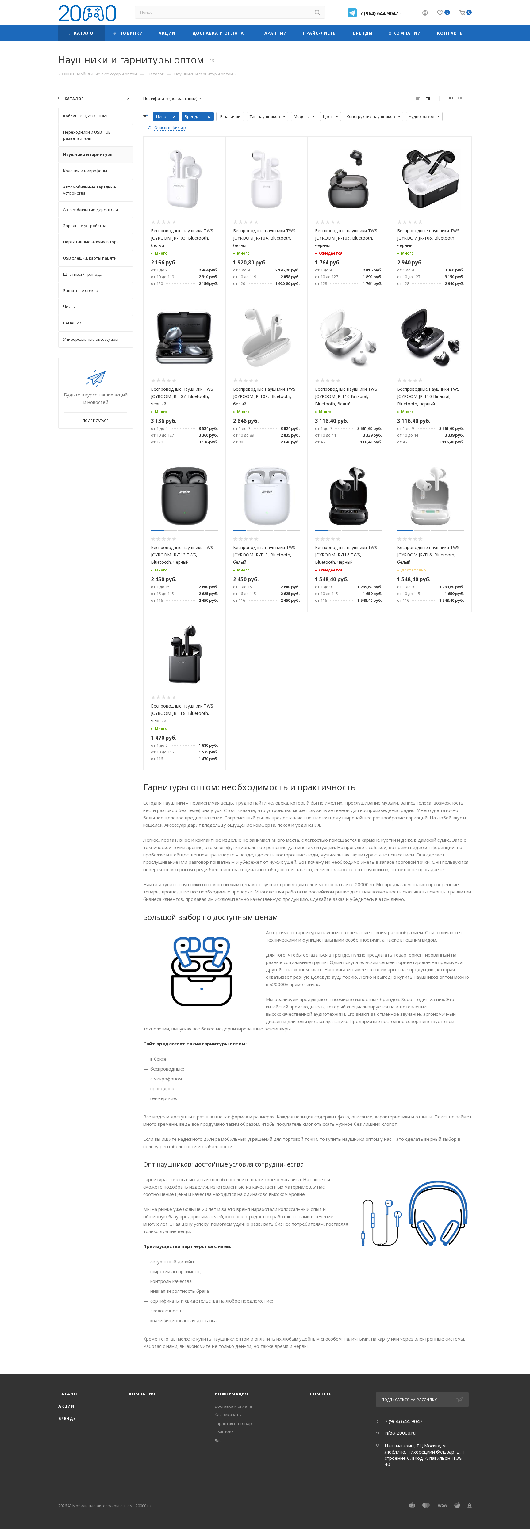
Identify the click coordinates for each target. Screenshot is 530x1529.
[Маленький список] (418, 98)
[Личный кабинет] (425, 13)
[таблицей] (470, 98)
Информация (231, 1394)
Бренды (67, 1418)
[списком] (460, 98)
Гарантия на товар (233, 1423)
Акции (66, 1406)
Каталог (69, 1394)
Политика (224, 1432)
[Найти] (317, 12)
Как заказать (228, 1414)
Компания (142, 1394)
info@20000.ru (400, 1433)
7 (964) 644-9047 (379, 13)
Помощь (321, 1394)
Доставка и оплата (233, 1406)
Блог (219, 1440)
